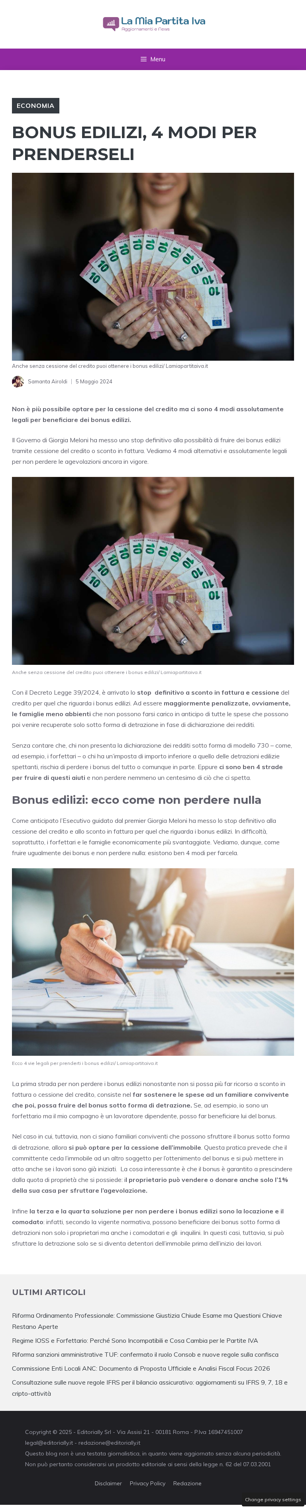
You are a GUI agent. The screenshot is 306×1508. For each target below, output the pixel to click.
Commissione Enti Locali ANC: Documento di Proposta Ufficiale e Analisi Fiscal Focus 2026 (141, 1368)
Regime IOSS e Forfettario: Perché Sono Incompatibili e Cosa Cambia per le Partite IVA (135, 1340)
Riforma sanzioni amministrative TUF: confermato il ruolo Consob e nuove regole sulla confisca (145, 1354)
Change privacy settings (273, 1499)
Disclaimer (108, 1483)
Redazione (187, 1483)
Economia (36, 105)
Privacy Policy (147, 1483)
